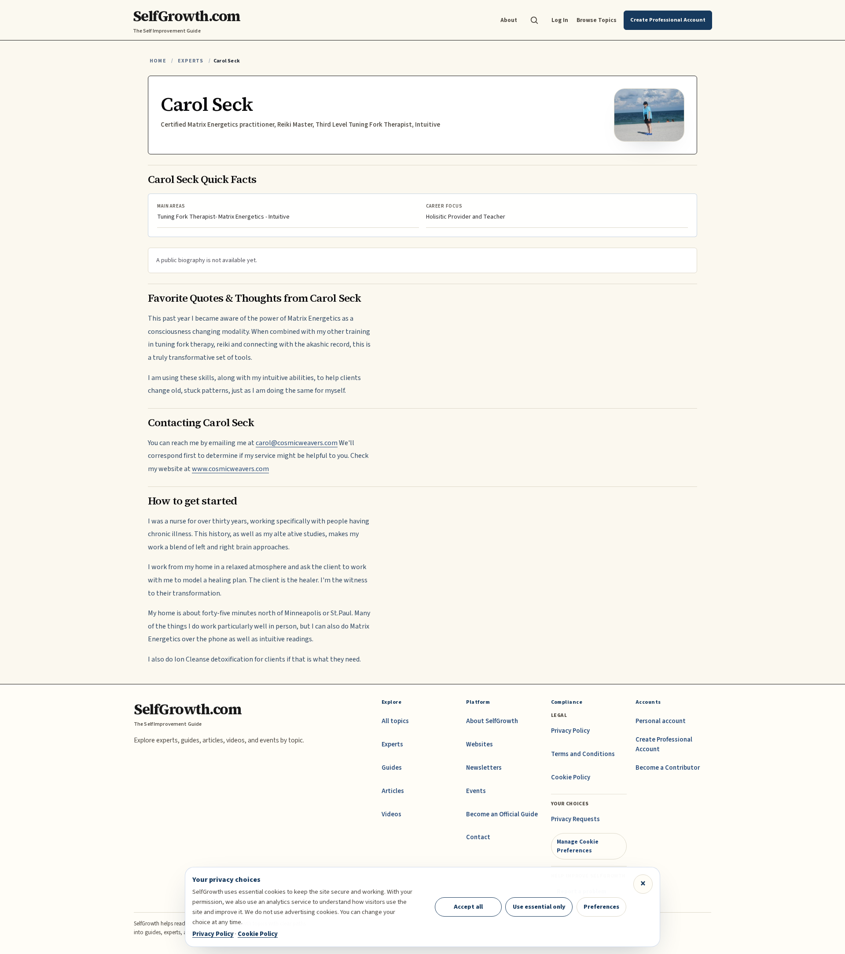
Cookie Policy (570, 777)
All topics (395, 721)
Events (476, 791)
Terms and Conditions (583, 754)
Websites (479, 744)
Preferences (601, 906)
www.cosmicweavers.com (230, 469)
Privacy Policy (570, 730)
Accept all (468, 906)
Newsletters (484, 767)
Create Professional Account (664, 744)
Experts (190, 61)
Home (158, 61)
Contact (478, 837)
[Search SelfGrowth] (534, 20)
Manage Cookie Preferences (578, 846)
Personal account (661, 721)
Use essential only (539, 906)
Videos (391, 814)
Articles (393, 791)
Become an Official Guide (502, 814)
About (508, 20)
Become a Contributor (668, 767)
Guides (392, 767)
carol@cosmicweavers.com (297, 443)
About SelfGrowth (492, 721)
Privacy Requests (575, 819)
